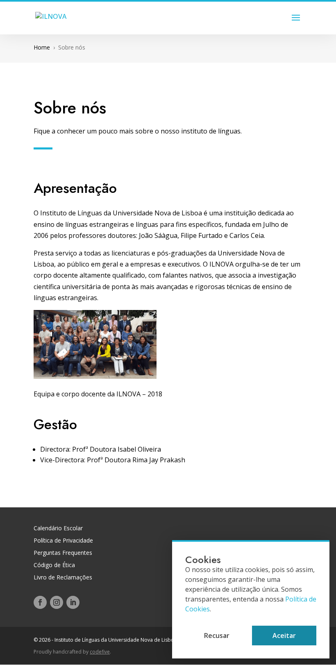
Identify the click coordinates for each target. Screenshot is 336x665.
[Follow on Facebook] (40, 602)
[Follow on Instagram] (56, 602)
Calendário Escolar (58, 528)
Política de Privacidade (63, 541)
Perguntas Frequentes (63, 553)
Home (42, 47)
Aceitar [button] (284, 635)
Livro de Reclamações (63, 578)
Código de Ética (54, 565)
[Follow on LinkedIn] (72, 602)
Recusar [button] (216, 635)
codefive (100, 651)
